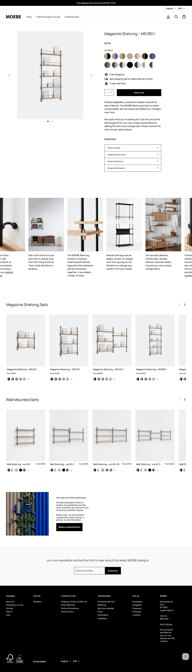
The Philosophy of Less (48, 16)
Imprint (9, 611)
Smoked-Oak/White (152, 65)
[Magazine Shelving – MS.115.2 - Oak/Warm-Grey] (106, 379)
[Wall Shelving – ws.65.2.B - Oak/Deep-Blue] (106, 470)
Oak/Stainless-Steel (137, 56)
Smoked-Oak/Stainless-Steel (122, 65)
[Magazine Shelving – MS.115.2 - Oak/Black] (94, 379)
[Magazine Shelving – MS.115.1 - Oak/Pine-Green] (59, 379)
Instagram (137, 605)
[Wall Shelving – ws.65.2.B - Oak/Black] (94, 470)
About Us (10, 601)
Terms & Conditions (70, 608)
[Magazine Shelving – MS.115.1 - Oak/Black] (51, 379)
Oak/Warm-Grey (130, 56)
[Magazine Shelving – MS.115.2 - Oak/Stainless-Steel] (110, 379)
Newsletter (137, 601)
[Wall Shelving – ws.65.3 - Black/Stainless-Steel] (153, 470)
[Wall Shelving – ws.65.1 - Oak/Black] (8, 470)
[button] (91, 75)
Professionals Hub (106, 601)
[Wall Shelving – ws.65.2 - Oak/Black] (51, 470)
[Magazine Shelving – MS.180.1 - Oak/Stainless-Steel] (153, 379)
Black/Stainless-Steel (137, 65)
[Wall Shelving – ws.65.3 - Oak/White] (141, 470)
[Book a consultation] (73, 513)
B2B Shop (102, 605)
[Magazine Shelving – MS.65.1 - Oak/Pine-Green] (16, 379)
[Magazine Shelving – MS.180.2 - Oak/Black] (180, 379)
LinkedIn (136, 615)
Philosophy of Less (14, 605)
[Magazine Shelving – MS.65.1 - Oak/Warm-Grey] (20, 379)
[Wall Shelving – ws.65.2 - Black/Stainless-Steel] (67, 470)
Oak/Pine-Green (122, 56)
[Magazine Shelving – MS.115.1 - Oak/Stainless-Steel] (67, 379)
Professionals (72, 16)
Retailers (37, 601)
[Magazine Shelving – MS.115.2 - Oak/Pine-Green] (102, 379)
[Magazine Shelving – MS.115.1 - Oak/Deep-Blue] (55, 379)
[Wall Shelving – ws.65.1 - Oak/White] (12, 470)
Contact (9, 608)
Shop (29, 16)
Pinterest (136, 611)
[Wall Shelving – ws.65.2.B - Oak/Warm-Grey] (102, 470)
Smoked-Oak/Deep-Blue (152, 56)
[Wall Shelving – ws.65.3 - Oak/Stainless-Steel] (145, 470)
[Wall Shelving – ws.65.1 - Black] (20, 470)
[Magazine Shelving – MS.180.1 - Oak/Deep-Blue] (141, 379)
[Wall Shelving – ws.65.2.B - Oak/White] (98, 470)
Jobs (8, 615)
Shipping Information (116, 168)
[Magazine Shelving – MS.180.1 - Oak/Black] (137, 379)
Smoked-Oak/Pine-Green (107, 65)
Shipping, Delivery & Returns (74, 601)
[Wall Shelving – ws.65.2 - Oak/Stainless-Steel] (59, 470)
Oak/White (145, 65)
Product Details (114, 148)
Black (130, 65)
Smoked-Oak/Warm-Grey (115, 65)
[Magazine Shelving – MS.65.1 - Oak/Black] (8, 379)
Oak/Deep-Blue (115, 56)
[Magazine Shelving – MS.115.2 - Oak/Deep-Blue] (98, 379)
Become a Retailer (106, 608)
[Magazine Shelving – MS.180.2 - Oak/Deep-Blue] (184, 379)
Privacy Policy (67, 611)
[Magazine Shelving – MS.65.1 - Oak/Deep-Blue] (12, 379)
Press (100, 611)
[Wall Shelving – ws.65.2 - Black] (63, 470)
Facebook (136, 608)
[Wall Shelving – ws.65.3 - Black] (149, 470)
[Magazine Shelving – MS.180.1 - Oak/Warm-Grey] (149, 379)
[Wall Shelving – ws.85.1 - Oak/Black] (180, 470)
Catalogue (102, 618)
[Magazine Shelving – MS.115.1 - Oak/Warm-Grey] (63, 379)
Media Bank (103, 615)
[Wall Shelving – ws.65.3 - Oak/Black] (137, 470)
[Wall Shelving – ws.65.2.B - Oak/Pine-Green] (110, 470)
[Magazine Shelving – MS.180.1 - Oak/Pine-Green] (145, 379)
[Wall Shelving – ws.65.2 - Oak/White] (55, 470)
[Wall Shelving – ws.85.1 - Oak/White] (184, 470)
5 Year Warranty (68, 605)
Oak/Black (107, 56)
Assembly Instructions (117, 154)
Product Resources (115, 161)
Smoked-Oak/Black (145, 56)
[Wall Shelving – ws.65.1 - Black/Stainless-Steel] (24, 470)
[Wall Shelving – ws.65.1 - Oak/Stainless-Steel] (16, 470)
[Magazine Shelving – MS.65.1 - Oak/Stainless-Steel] (24, 379)
